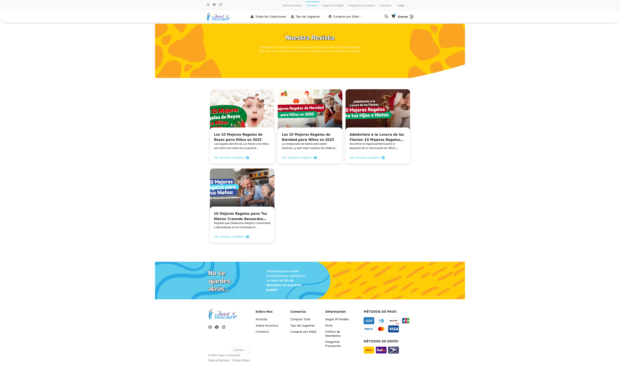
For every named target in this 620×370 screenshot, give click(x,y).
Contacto (385, 5)
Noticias (312, 5)
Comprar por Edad (303, 332)
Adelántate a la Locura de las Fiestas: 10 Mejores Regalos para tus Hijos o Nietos (377, 139)
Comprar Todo (300, 319)
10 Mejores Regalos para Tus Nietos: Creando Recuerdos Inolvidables (240, 218)
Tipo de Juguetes (302, 325)
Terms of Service (218, 360)
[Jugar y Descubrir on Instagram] (220, 4)
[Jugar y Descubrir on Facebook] (214, 4)
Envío (329, 325)
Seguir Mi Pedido (333, 5)
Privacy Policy (241, 360)
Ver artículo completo (229, 157)
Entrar (403, 17)
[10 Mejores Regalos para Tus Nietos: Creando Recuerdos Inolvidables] (242, 190)
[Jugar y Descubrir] (218, 17)
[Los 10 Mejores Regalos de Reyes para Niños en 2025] (242, 110)
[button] (307, 16)
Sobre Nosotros (292, 5)
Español (401, 5)
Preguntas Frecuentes (361, 5)
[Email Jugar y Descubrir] (208, 4)
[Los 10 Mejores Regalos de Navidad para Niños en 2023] (310, 110)
